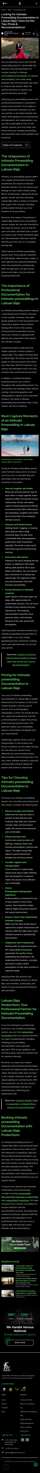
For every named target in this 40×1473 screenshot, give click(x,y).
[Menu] (36, 3)
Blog (3, 1412)
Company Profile (26, 1400)
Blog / (10, 10)
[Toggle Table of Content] (25, 145)
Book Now (20, 1343)
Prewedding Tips (19, 10)
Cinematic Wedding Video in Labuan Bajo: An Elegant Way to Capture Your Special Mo (22, 1104)
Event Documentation (27, 1404)
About (4, 1400)
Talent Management (27, 1423)
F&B (21, 1415)
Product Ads (24, 1431)
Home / (4, 10)
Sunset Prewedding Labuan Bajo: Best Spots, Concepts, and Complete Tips (26, 1281)
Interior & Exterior (26, 1427)
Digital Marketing (25, 1419)
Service (4, 1404)
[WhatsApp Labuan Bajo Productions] (36, 1464)
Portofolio (5, 1408)
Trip (21, 1408)
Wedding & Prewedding (28, 1412)
